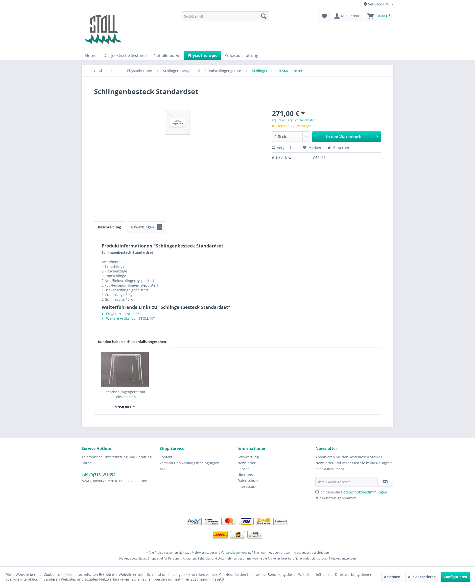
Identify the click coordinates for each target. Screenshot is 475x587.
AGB (163, 468)
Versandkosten (231, 552)
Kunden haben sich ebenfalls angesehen (132, 341)
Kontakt (166, 457)
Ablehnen (392, 576)
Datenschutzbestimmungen (364, 492)
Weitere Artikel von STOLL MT (130, 318)
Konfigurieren (455, 576)
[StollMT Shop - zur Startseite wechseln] (102, 29)
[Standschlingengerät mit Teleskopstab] (125, 369)
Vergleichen (286, 147)
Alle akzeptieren (422, 576)
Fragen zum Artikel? (122, 313)
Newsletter (247, 463)
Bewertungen (146, 227)
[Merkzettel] (324, 16)
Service (243, 468)
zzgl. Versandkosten (301, 120)
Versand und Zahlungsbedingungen (189, 463)
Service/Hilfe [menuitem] (378, 4)
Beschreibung (109, 227)
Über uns (245, 474)
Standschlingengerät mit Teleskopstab (124, 394)
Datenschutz (248, 480)
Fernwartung (248, 457)
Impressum (247, 486)
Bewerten (340, 147)
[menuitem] (225, 16)
